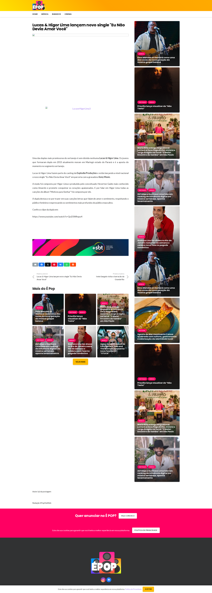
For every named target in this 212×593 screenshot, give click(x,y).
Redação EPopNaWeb (41, 503)
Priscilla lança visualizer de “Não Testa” (77, 318)
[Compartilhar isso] (42, 265)
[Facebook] (108, 579)
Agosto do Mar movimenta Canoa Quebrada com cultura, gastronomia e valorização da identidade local (157, 336)
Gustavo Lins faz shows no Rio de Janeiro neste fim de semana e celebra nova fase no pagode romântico (80, 349)
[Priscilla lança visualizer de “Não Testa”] (80, 295)
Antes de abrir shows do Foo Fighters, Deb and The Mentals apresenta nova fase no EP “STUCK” (112, 349)
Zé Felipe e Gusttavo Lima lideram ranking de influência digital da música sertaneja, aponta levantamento (47, 349)
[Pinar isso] (54, 265)
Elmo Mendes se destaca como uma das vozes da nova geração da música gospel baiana (47, 316)
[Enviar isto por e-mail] (35, 265)
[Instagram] (103, 579)
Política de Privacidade (133, 589)
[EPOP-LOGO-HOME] (38, 5)
